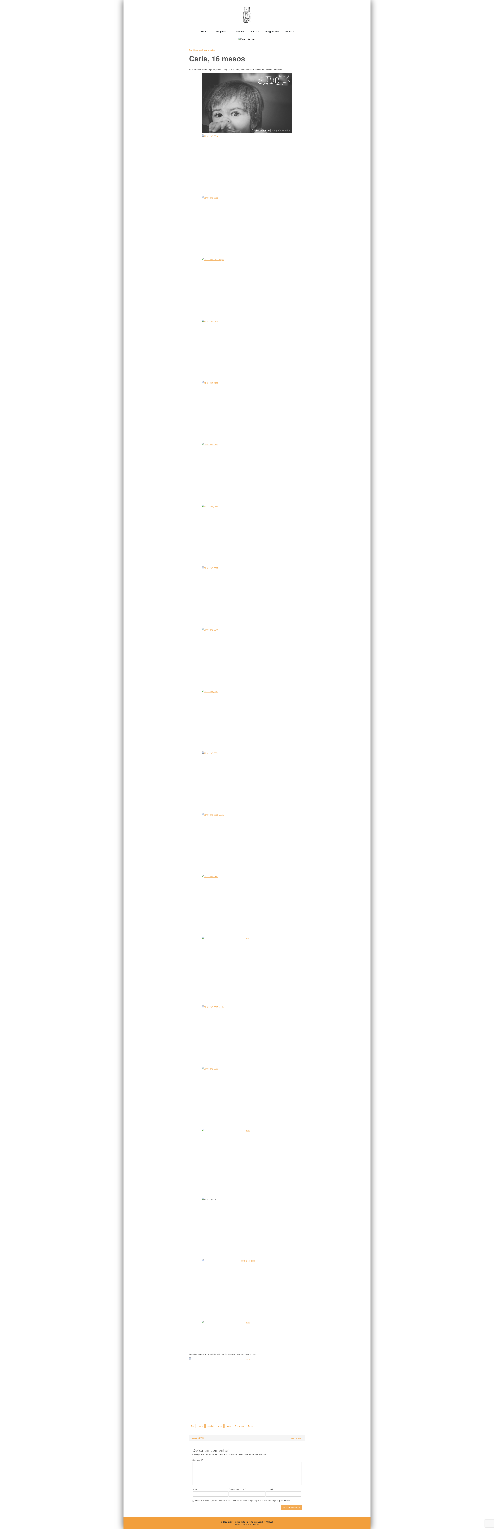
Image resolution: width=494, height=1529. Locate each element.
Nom (195, 1489)
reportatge (209, 50)
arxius (203, 31)
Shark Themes (252, 1524)
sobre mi (239, 31)
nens (220, 1426)
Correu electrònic (237, 1489)
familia (192, 50)
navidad (210, 1426)
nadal (200, 50)
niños (228, 1426)
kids (192, 1426)
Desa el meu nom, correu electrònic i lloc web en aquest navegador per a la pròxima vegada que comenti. (242, 1500)
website (289, 31)
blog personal (272, 31)
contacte (254, 31)
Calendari (198, 1437)
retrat (251, 1426)
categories (220, 31)
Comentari (197, 1460)
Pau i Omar (296, 1437)
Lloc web (270, 1489)
